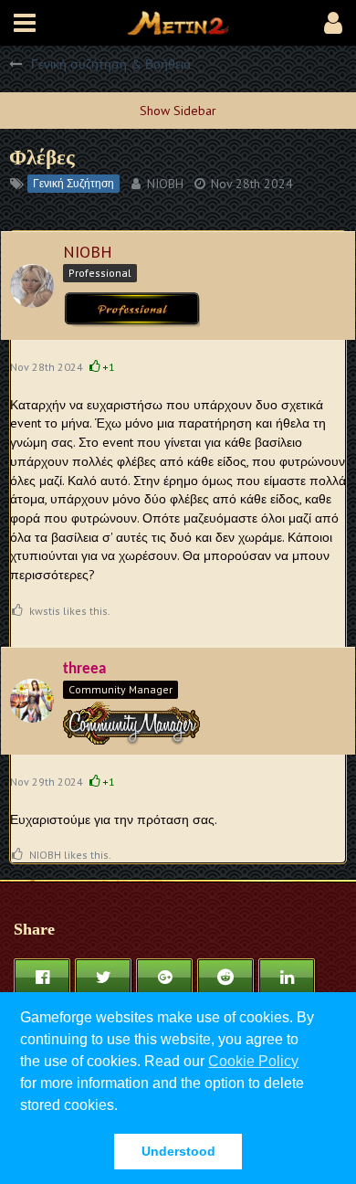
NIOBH (165, 183)
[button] (24, 22)
